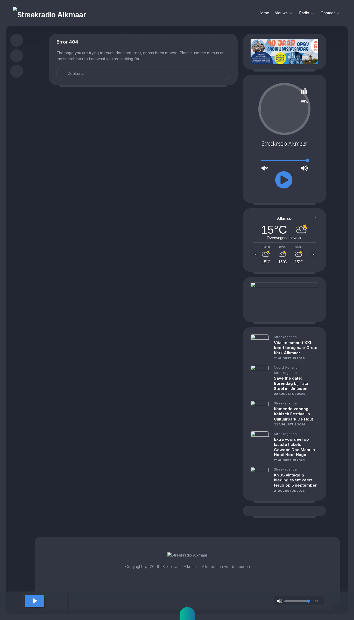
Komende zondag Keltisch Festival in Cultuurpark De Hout (293, 413)
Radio (304, 12)
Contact (328, 12)
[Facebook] (16, 40)
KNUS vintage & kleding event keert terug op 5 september (295, 480)
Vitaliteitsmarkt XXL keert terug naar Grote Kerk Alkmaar (295, 347)
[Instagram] (16, 55)
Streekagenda (285, 337)
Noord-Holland (286, 367)
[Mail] (16, 71)
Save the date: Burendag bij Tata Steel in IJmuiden (291, 383)
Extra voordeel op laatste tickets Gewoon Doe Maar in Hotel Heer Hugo (294, 447)
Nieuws (281, 12)
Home (263, 12)
